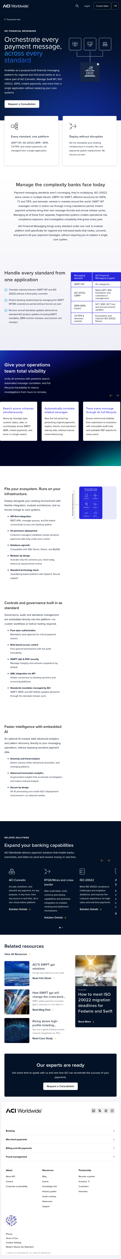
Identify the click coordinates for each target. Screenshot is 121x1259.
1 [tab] (60, 927)
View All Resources (15, 954)
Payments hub (13, 19)
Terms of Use (12, 1238)
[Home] (24, 1110)
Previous (111, 395)
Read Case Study (42, 1038)
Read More (84, 1021)
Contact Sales (102, 5)
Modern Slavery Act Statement (20, 1247)
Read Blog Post (41, 1010)
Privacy (9, 1234)
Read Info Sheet (41, 978)
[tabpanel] (24, 893)
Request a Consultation (22, 104)
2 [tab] (62, 927)
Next (117, 395)
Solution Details (18, 909)
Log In (87, 5)
